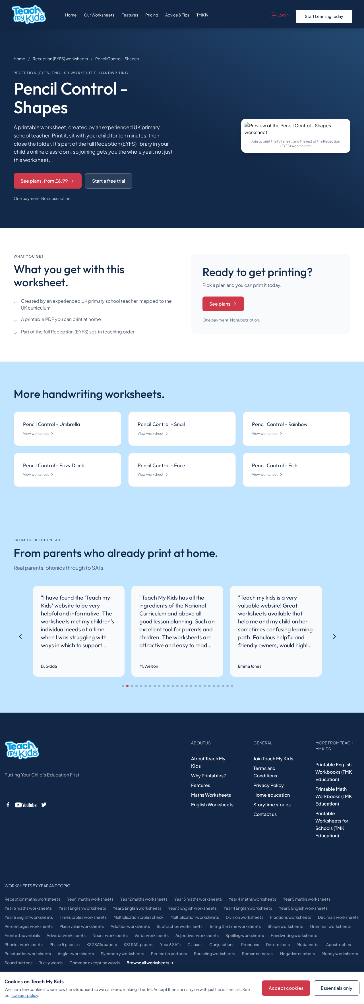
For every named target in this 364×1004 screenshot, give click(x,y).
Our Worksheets (99, 14)
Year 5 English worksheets (303, 908)
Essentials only (336, 988)
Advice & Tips (177, 14)
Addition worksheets (130, 926)
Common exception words (94, 962)
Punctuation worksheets (28, 953)
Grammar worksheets (330, 926)
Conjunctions (221, 944)
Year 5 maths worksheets (306, 898)
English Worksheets (212, 804)
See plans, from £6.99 (44, 181)
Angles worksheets (76, 953)
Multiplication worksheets (194, 917)
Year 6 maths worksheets (28, 908)
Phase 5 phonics (64, 944)
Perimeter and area (169, 953)
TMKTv (202, 14)
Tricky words (51, 962)
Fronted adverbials (22, 935)
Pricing (151, 14)
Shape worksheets (285, 926)
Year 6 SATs (170, 944)
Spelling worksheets (245, 935)
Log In (283, 14)
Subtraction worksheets (179, 926)
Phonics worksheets (24, 944)
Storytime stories (272, 804)
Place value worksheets (81, 926)
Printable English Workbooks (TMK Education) (333, 771)
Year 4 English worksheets (248, 908)
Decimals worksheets (338, 917)
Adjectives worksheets (197, 935)
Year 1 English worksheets (82, 908)
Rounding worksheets (214, 953)
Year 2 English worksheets (137, 908)
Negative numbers (297, 953)
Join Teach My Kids (273, 758)
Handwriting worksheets (294, 935)
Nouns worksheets (110, 935)
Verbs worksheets (152, 935)
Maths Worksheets (211, 795)
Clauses (194, 944)
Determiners (278, 944)
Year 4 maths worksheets (252, 898)
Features (129, 14)
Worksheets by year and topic (37, 885)
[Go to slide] (123, 686)
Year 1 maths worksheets (90, 898)
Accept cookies (286, 988)
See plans (219, 304)
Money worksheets (340, 953)
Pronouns (250, 944)
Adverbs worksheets (66, 935)
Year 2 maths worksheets (143, 898)
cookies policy (24, 995)
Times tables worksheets (83, 917)
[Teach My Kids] (22, 750)
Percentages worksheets (29, 926)
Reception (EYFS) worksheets (60, 58)
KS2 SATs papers (101, 944)
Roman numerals (257, 953)
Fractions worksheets (290, 917)
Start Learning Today (324, 16)
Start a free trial (108, 181)
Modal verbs (308, 944)
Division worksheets (244, 917)
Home (71, 14)
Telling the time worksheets (235, 926)
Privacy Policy (268, 785)
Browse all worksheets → (150, 962)
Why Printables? (208, 775)
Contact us (265, 814)
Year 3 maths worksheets (198, 898)
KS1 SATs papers (138, 944)
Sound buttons (18, 962)
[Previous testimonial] (20, 636)
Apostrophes (338, 944)
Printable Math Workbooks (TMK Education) (333, 796)
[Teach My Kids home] (28, 15)
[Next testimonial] (334, 636)
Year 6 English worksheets (29, 917)
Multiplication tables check (138, 917)
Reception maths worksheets (32, 898)
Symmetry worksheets (122, 953)
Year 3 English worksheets (192, 908)
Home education (271, 795)
